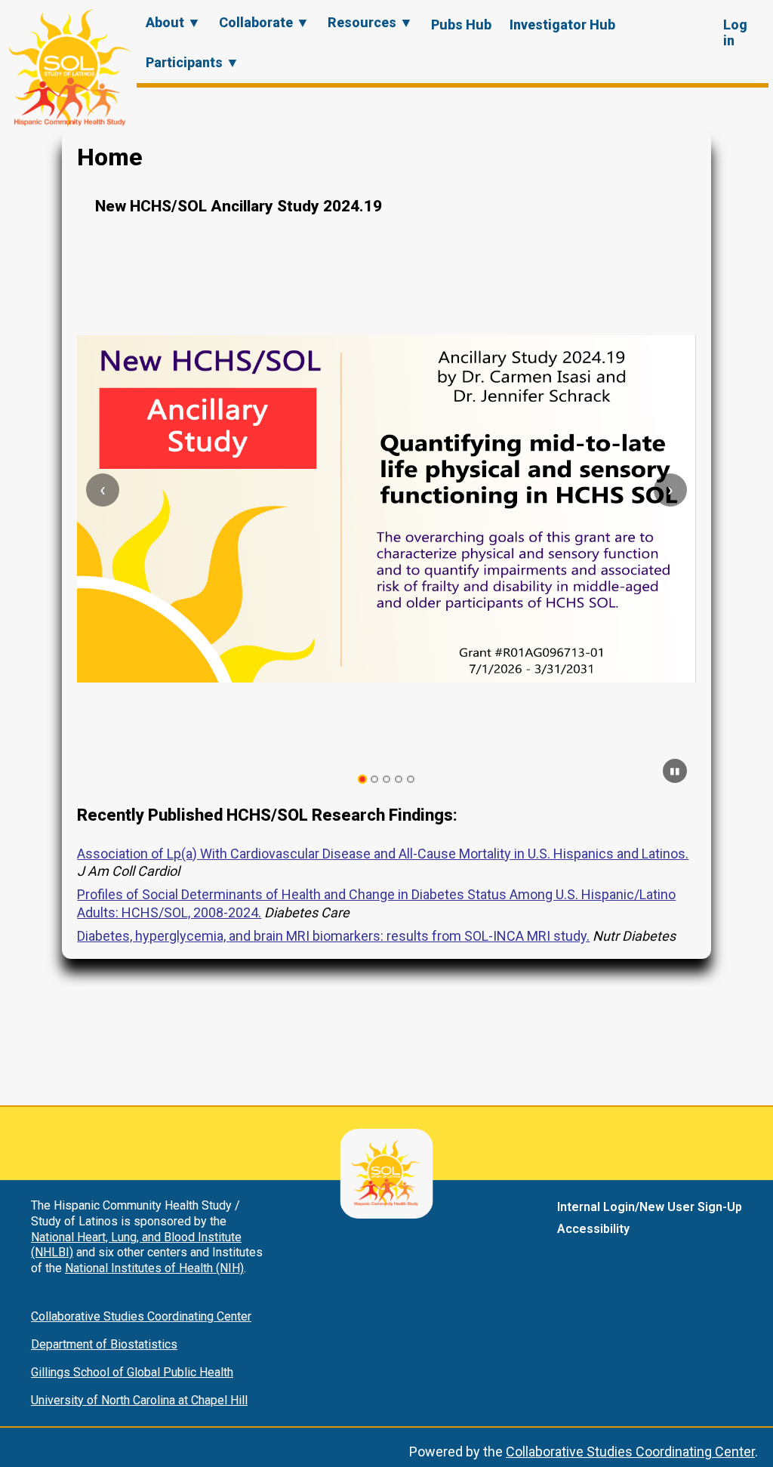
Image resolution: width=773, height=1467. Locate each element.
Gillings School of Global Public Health (132, 1372)
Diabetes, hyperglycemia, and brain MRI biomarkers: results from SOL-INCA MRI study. (333, 936)
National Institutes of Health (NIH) (154, 1268)
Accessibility (593, 1229)
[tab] (363, 779)
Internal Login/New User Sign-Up (649, 1207)
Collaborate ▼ (264, 22)
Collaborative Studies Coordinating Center (141, 1316)
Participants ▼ (192, 62)
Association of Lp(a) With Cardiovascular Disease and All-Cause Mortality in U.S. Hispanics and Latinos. (382, 853)
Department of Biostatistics (104, 1344)
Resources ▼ (370, 22)
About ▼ (173, 22)
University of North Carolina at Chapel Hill (139, 1400)
